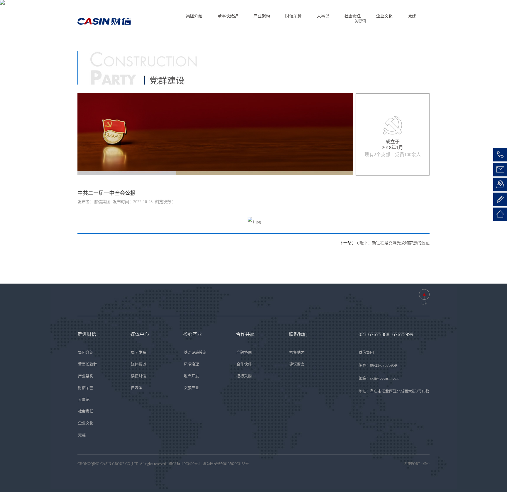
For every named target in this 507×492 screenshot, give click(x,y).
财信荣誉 (85, 387)
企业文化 (85, 423)
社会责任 (85, 411)
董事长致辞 (87, 364)
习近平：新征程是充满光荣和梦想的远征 (393, 243)
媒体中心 (244, 21)
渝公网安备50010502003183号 (226, 464)
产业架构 (85, 376)
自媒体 (136, 387)
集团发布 (138, 352)
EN (406, 21)
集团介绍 (85, 352)
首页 (196, 21)
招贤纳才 (297, 352)
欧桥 (426, 464)
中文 (422, 21)
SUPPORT (412, 464)
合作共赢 (297, 21)
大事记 (83, 399)
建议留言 (297, 364)
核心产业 (271, 21)
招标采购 (244, 376)
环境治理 (191, 364)
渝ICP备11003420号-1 (184, 464)
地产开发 (191, 376)
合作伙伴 (244, 364)
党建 (82, 434)
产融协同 (244, 352)
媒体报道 (138, 364)
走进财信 (218, 21)
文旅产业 (191, 387)
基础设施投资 (195, 352)
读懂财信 (138, 376)
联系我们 (323, 21)
